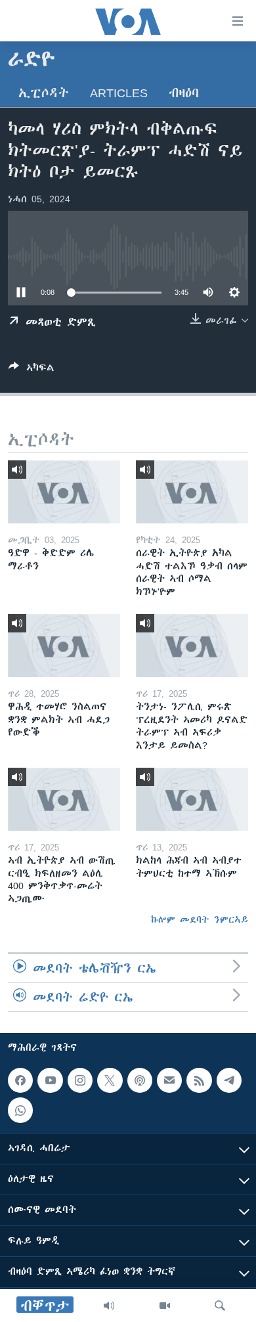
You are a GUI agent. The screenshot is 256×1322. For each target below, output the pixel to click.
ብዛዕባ (184, 92)
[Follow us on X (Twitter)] (109, 1080)
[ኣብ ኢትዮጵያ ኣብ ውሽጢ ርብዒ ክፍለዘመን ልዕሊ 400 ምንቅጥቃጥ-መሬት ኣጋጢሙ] (64, 799)
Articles (119, 92)
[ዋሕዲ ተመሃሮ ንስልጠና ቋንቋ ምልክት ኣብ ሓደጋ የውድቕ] (64, 645)
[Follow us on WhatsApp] (20, 1110)
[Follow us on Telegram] (229, 1080)
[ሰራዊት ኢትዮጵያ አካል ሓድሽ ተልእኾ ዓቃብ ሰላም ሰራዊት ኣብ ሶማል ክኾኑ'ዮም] (192, 491)
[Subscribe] (169, 1080)
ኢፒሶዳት (43, 92)
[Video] (164, 1305)
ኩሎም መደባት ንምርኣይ (199, 919)
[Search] (220, 1305)
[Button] (31, 370)
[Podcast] (139, 1080)
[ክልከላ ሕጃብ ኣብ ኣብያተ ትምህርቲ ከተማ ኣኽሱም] (192, 799)
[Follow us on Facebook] (20, 1080)
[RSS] (198, 1080)
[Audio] (109, 1305)
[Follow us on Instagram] (80, 1080)
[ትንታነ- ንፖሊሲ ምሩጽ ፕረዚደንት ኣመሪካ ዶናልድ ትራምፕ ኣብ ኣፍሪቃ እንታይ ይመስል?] (192, 645)
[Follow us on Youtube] (49, 1080)
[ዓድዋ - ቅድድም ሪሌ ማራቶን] (64, 491)
